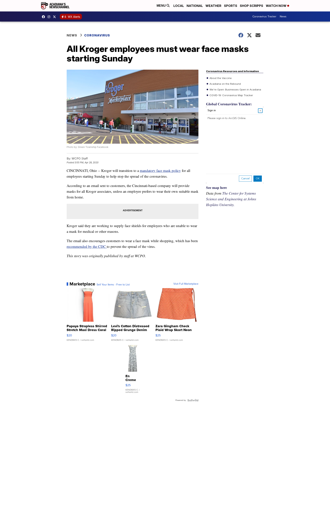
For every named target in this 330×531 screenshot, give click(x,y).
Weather (213, 6)
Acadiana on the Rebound (225, 83)
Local (178, 6)
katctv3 (44, 16)
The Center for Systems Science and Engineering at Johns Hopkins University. (231, 199)
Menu (162, 5)
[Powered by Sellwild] (192, 400)
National (195, 6)
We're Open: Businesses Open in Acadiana (235, 89)
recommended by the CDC (87, 246)
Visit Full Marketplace (185, 284)
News (283, 17)
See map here (216, 187)
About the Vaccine (220, 78)
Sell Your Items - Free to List (113, 284)
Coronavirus (97, 35)
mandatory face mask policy (160, 170)
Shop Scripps (251, 6)
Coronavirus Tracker (264, 17)
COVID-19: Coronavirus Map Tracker (231, 95)
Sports (230, 6)
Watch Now (276, 6)
